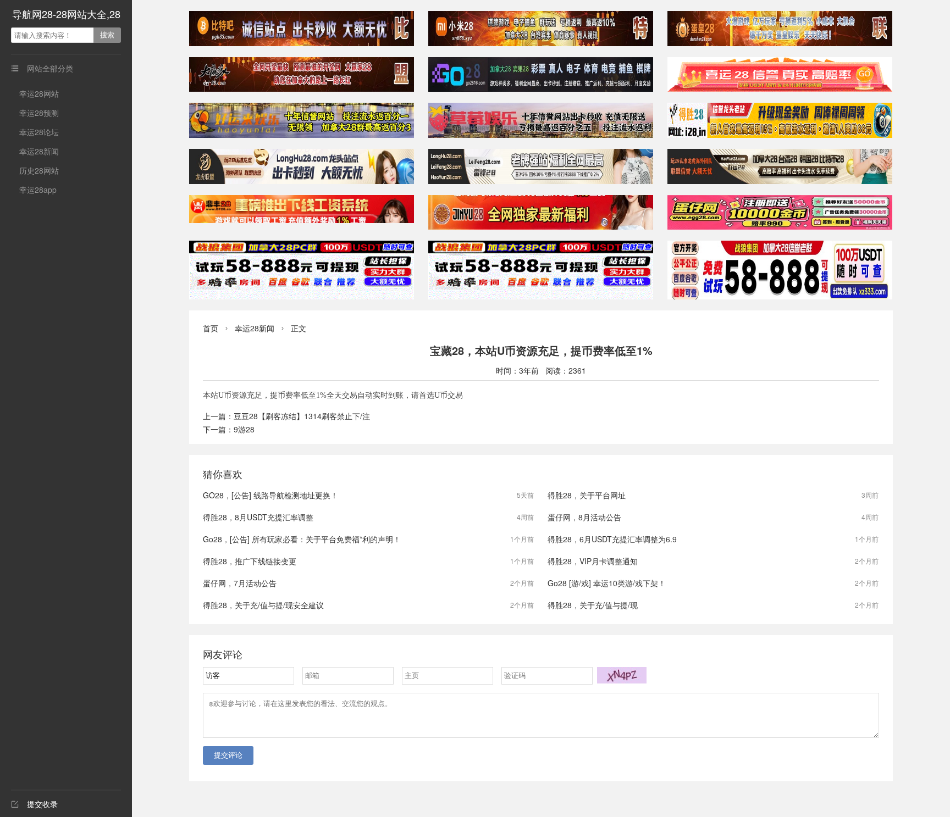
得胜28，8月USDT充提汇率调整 (258, 517)
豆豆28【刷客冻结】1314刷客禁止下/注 (302, 415)
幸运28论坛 (39, 131)
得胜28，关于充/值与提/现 (593, 604)
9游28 (244, 429)
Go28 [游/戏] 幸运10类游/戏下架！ (607, 582)
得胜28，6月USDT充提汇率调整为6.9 (612, 538)
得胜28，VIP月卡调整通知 (593, 560)
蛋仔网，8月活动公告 (584, 517)
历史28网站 (39, 170)
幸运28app (38, 189)
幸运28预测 (39, 112)
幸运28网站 (39, 93)
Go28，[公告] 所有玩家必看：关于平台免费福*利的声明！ (302, 538)
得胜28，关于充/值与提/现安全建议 (263, 604)
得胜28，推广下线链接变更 (249, 560)
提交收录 (34, 803)
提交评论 (228, 755)
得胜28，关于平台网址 (587, 495)
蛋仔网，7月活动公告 (240, 582)
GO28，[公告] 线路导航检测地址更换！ (270, 495)
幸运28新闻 (39, 151)
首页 (210, 328)
